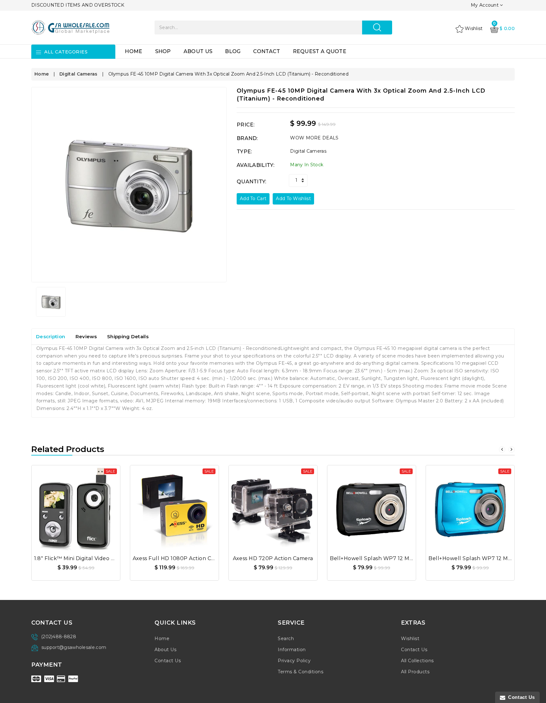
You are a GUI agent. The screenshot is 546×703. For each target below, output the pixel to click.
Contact (266, 51)
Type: (244, 152)
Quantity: (251, 182)
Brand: (247, 138)
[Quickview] (91, 506)
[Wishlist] (76, 506)
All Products (415, 672)
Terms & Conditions (300, 672)
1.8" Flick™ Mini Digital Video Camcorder (87, 558)
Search (286, 638)
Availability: (255, 165)
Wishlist (410, 638)
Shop (163, 51)
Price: (246, 125)
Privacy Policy (294, 660)
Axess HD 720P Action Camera (273, 558)
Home (133, 51)
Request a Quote (320, 51)
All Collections (417, 660)
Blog (232, 51)
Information (292, 649)
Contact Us (168, 660)
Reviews (86, 336)
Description (50, 336)
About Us (198, 51)
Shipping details (128, 336)
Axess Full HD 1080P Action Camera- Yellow (191, 558)
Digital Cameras (78, 74)
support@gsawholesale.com (73, 647)
